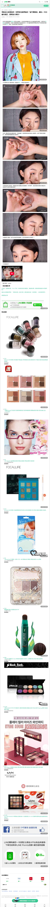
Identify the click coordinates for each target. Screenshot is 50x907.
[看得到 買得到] (25, 19)
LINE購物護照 (15, 891)
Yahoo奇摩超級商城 (8, 462)
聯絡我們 (37, 891)
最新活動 (10, 891)
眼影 (19, 82)
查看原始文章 (5, 295)
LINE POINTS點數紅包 (23, 891)
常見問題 (33, 891)
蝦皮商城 (6, 362)
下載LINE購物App (5, 891)
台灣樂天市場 (7, 610)
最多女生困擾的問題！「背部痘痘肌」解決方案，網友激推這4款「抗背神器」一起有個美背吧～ (24, 292)
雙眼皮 (12, 21)
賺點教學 (29, 891)
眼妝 (7, 24)
